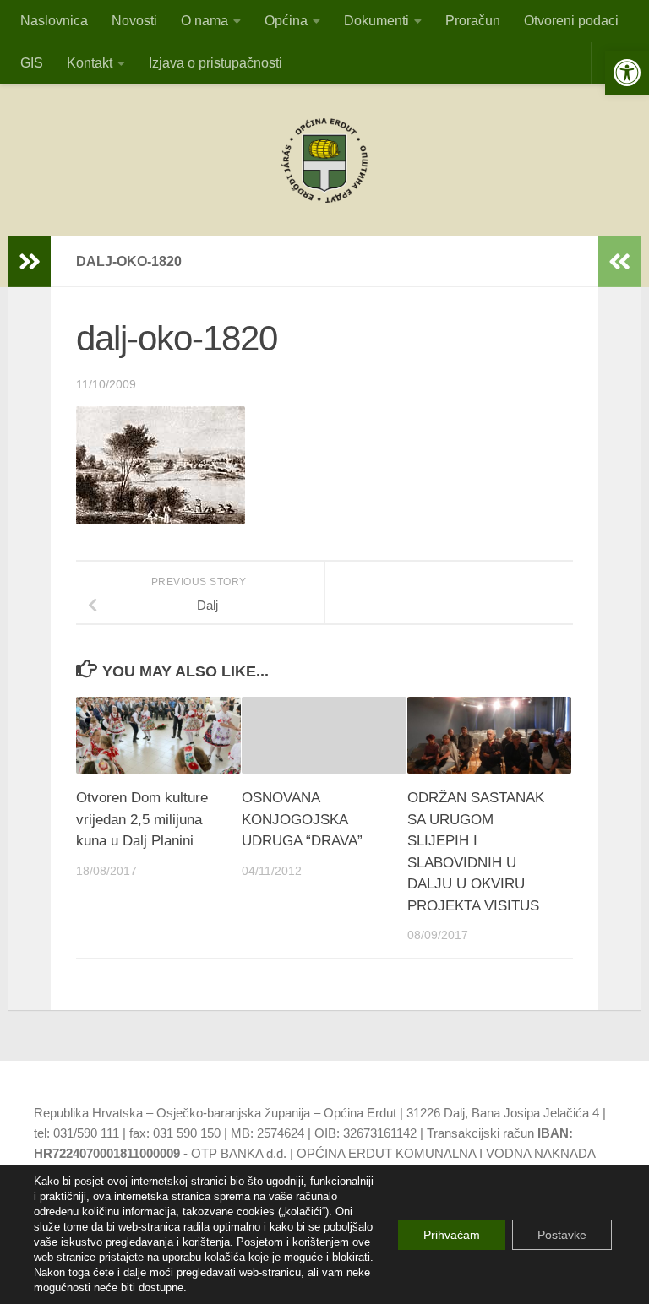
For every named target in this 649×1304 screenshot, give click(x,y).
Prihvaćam (451, 1235)
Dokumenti (376, 21)
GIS (31, 63)
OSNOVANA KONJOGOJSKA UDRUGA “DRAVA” (302, 819)
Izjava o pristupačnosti (215, 63)
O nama (204, 21)
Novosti (134, 21)
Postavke (561, 1235)
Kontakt (89, 63)
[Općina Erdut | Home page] (324, 160)
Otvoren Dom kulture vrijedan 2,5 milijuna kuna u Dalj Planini (142, 819)
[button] (627, 73)
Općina (286, 21)
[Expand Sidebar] (29, 261)
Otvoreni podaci (571, 21)
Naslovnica (54, 21)
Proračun (472, 21)
